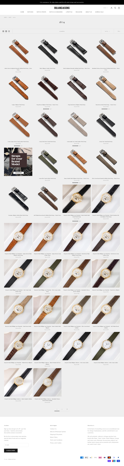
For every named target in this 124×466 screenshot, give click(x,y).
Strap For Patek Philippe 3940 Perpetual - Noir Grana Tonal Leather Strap (18, 290)
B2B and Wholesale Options (58, 431)
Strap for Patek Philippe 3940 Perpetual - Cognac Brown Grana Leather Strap (47, 254)
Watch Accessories (56, 12)
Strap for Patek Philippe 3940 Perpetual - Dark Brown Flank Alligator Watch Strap (76, 254)
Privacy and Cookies (55, 443)
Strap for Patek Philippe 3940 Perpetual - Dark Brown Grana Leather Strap (106, 254)
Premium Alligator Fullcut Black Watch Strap (18, 215)
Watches (30, 12)
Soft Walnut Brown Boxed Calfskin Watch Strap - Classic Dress (47, 215)
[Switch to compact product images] (9, 31)
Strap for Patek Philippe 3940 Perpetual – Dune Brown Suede (18, 326)
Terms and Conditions (56, 440)
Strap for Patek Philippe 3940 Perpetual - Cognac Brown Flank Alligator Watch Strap (18, 254)
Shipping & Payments (56, 434)
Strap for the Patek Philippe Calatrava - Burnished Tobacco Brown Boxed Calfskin (47, 399)
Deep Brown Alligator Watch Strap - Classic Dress (47, 104)
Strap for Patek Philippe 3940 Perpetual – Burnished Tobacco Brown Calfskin (77, 290)
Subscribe (10, 450)
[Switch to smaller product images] (6, 31)
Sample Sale (99, 12)
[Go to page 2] (67, 409)
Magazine (79, 12)
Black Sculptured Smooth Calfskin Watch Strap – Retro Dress (76, 68)
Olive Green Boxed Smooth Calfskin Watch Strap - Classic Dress (106, 178)
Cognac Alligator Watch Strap (18, 104)
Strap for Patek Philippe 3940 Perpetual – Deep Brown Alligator (105, 290)
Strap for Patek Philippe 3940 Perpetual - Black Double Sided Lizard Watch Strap (77, 216)
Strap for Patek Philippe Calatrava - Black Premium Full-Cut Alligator (47, 363)
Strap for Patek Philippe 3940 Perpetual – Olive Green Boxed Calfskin (77, 327)
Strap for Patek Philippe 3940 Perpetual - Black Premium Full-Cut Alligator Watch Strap (105, 216)
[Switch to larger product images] (3, 31)
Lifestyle (69, 12)
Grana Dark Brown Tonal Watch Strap (47, 141)
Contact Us (53, 429)
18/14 (14, 17)
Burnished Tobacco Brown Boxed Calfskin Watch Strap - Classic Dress (106, 69)
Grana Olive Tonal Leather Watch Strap (47, 178)
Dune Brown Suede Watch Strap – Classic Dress (106, 104)
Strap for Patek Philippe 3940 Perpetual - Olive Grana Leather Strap (47, 290)
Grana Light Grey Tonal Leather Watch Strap (76, 141)
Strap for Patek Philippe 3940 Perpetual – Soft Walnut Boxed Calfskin (106, 327)
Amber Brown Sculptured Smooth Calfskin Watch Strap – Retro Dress (18, 69)
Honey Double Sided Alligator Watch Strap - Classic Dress (76, 178)
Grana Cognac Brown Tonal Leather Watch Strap (18, 141)
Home (22, 12)
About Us (89, 12)
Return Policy (54, 437)
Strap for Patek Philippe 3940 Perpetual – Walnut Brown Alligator (18, 362)
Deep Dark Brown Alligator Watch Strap (76, 104)
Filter (119, 31)
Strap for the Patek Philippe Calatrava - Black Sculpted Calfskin (18, 399)
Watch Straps (41, 12)
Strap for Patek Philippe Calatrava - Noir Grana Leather (77, 362)
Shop (10, 17)
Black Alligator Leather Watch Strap (47, 68)
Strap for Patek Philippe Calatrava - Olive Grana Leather (106, 362)
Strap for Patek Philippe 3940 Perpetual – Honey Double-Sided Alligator (47, 327)
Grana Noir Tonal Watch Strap (105, 141)
